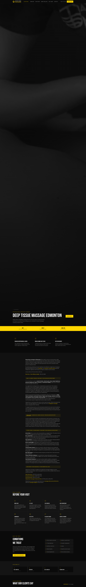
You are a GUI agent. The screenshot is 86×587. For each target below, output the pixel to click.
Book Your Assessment (19, 555)
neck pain (46, 368)
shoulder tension (51, 368)
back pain (40, 368)
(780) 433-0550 (63, 1)
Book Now (70, 1)
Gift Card (51, 1)
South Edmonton (28, 477)
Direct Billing (44, 1)
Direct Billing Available (34, 374)
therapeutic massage (53, 403)
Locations (26, 1)
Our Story (37, 1)
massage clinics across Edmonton (51, 481)
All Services (16, 309)
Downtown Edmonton (30, 475)
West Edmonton (28, 474)
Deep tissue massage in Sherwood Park (33, 478)
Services (32, 1)
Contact (56, 1)
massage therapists (33, 482)
